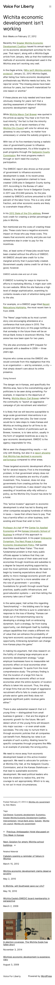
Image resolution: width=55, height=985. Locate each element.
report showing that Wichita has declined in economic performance (26, 456)
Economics (40, 814)
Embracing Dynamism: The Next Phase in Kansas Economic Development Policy (27, 541)
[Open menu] (50, 6)
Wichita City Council (13, 128)
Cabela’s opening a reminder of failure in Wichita (23, 857)
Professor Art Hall (12, 527)
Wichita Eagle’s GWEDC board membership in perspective (26, 899)
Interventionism (10, 821)
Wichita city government (39, 802)
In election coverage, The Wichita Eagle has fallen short (25, 943)
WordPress (46, 976)
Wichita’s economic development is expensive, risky (26, 958)
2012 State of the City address (25, 213)
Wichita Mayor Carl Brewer (23, 114)
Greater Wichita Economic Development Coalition (24, 818)
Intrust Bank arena (26, 821)
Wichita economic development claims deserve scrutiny (27, 872)
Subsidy (38, 821)
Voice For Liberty (18, 6)
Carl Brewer (8, 814)
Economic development (24, 814)
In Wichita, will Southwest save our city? (23, 886)
